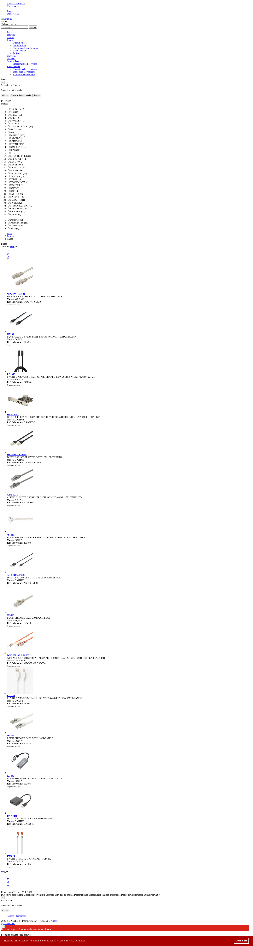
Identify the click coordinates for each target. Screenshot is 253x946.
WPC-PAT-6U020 (16, 294)
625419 (10, 615)
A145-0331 (12, 494)
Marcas (10, 37)
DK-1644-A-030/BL (17, 454)
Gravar (5, 95)
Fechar (37, 95)
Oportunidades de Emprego (25, 48)
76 (8, 256)
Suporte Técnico (14, 61)
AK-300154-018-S (16, 575)
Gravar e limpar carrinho (21, 95)
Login (10, 11)
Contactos (11, 56)
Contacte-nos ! (13, 6)
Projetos (16, 53)
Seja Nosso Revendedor (24, 71)
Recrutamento (19, 50)
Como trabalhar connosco (25, 69)
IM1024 (11, 856)
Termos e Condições (16, 916)
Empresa (11, 40)
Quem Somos (19, 42)
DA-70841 (12, 816)
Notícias (11, 58)
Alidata (54, 921)
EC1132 (11, 695)
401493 (10, 535)
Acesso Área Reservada (24, 74)
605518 (10, 735)
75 (8, 254)
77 (8, 259)
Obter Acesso (13, 14)
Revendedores (13, 66)
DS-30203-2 (13, 414)
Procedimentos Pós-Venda (25, 64)
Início (9, 32)
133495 (10, 776)
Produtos (11, 35)
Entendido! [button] (241, 941)
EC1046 (11, 374)
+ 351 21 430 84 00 (16, 3)
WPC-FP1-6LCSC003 (18, 655)
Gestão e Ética (19, 45)
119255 (10, 334)
